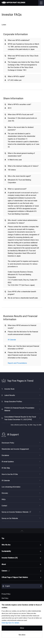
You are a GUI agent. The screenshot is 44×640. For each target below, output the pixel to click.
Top (3, 538)
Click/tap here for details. (11, 623)
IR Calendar (12, 339)
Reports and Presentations (17, 363)
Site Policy (5, 598)
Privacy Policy (6, 594)
